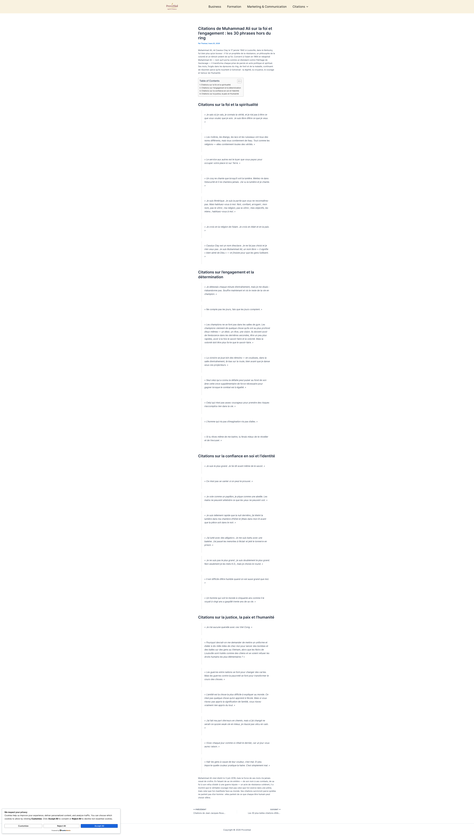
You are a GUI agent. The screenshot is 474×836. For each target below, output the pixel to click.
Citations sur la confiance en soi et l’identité (220, 91)
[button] (306, 7)
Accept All (99, 826)
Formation (234, 6)
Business (214, 6)
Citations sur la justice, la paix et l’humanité (220, 94)
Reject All (61, 826)
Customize (23, 826)
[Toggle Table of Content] (238, 81)
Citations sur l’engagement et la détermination (221, 88)
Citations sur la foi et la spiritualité (216, 85)
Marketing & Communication (267, 6)
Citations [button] (299, 6)
